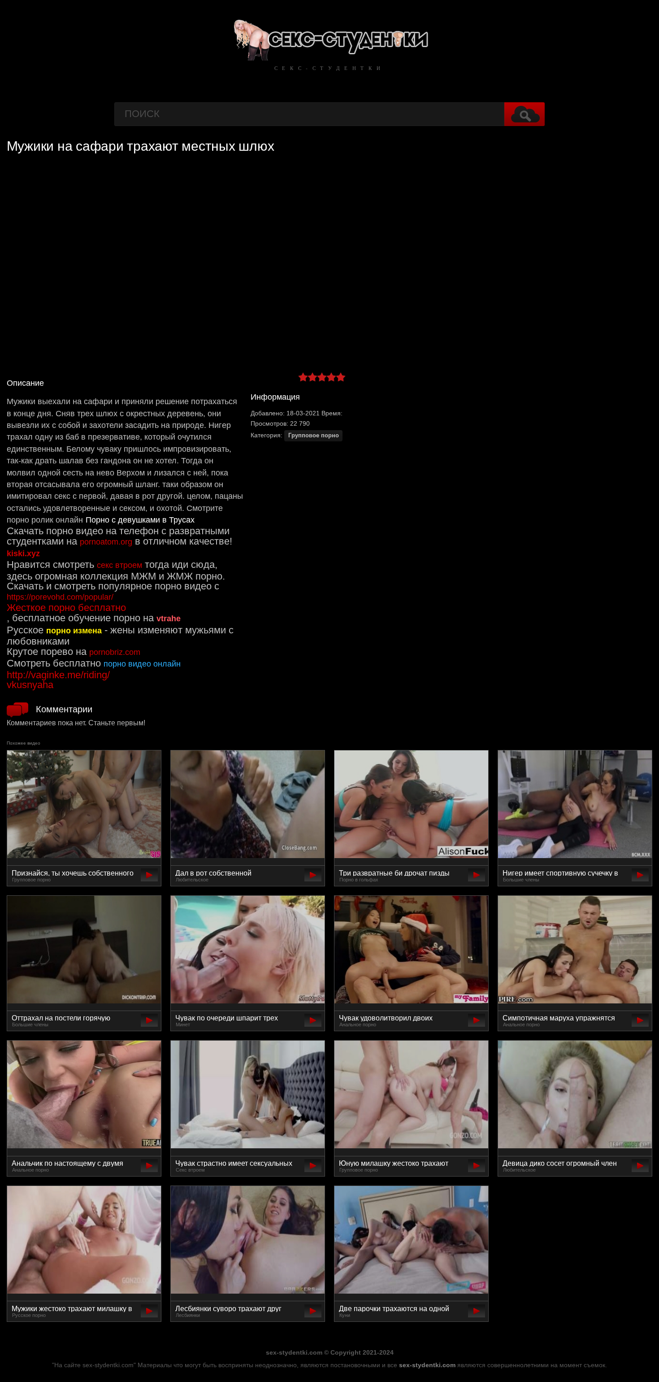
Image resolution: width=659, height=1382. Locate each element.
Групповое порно (313, 435)
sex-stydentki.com (427, 1365)
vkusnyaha (30, 684)
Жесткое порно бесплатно (66, 607)
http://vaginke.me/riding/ (58, 674)
